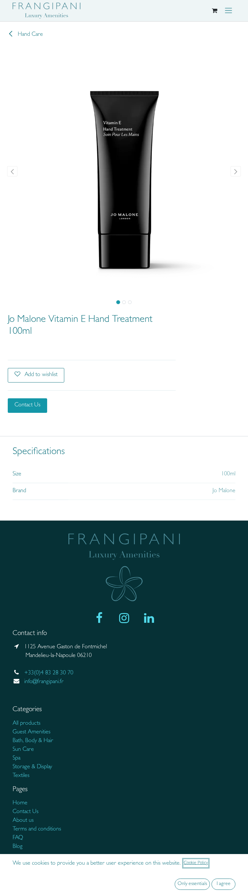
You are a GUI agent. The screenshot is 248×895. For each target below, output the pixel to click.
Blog (18, 847)
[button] (12, 171)
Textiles (21, 776)
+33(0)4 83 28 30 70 (48, 673)
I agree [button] (224, 884)
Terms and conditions (37, 829)
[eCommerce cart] (214, 11)
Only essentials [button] (192, 884)
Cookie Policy (196, 863)
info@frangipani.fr (44, 682)
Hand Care (29, 35)
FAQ (18, 838)
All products (27, 724)
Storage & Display (32, 767)
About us (23, 821)
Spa (16, 758)
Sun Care (23, 750)
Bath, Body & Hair (33, 741)
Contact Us (27, 405)
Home (20, 803)
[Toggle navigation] (228, 11)
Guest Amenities (31, 732)
